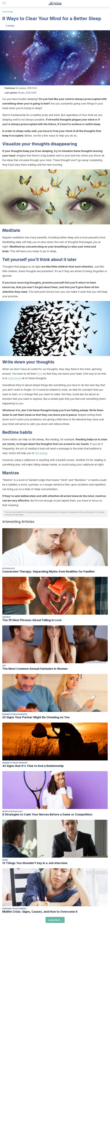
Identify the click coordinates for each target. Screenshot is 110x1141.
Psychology (7, 12)
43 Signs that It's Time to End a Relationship (33, 766)
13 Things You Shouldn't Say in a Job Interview (34, 863)
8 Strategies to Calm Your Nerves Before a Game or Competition (47, 814)
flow (39, 373)
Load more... (55, 919)
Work (5, 860)
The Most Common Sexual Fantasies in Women (35, 668)
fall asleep (41, 453)
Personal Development (14, 908)
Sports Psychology (12, 811)
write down (14, 378)
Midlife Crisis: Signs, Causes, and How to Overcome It (39, 911)
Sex (4, 666)
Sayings (6, 617)
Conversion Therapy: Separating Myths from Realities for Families (48, 571)
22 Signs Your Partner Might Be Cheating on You (36, 717)
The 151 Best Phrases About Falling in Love (32, 620)
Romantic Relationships (14, 714)
